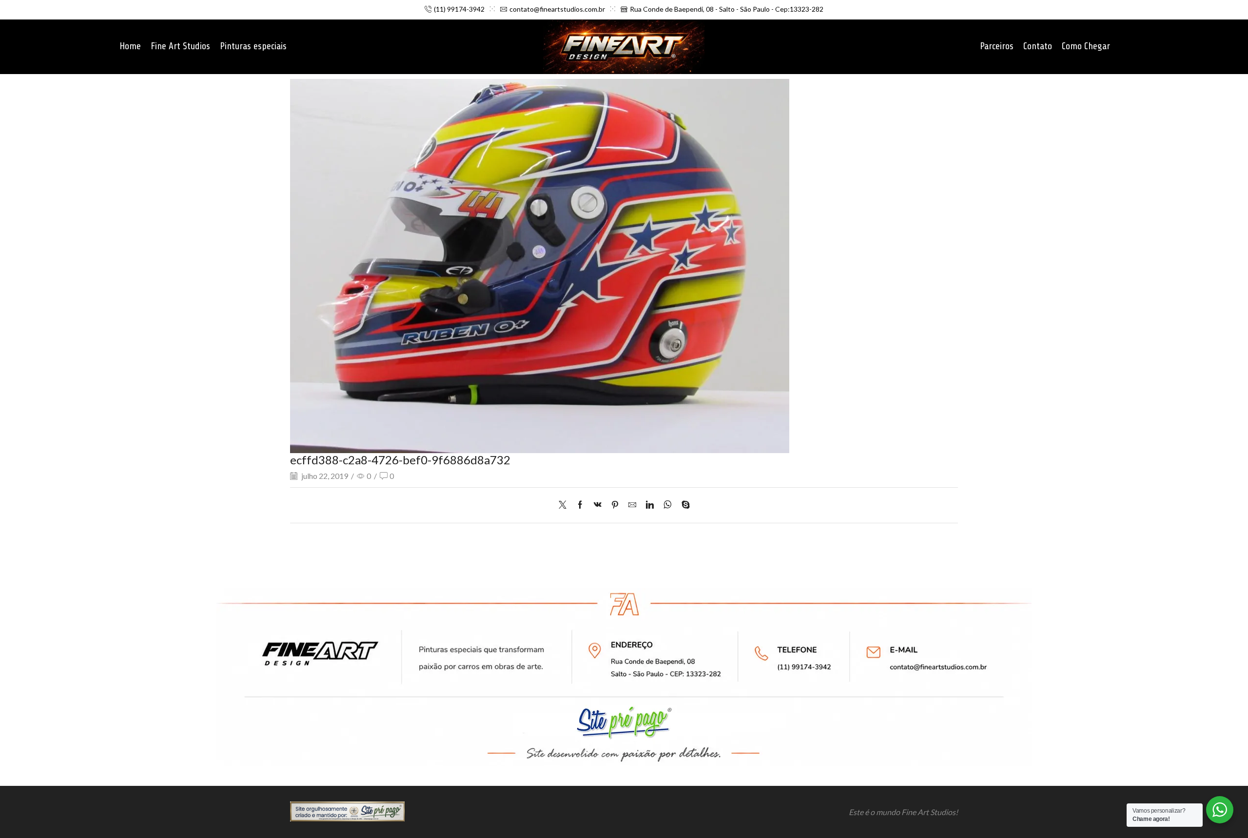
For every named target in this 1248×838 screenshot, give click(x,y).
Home (130, 46)
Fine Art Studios (180, 46)
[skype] (683, 505)
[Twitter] (565, 505)
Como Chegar (1086, 46)
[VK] (597, 505)
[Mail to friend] (632, 505)
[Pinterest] (615, 505)
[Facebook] (580, 505)
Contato (1037, 46)
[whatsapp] (668, 505)
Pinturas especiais (253, 46)
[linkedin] (650, 505)
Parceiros (997, 46)
